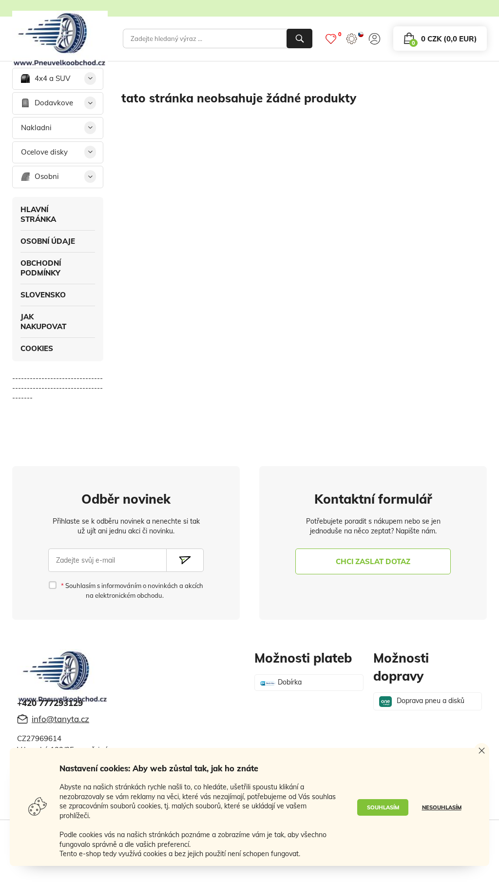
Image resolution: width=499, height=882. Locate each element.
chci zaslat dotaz (373, 561)
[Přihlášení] (374, 39)
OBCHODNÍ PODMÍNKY (40, 267)
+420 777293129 (50, 703)
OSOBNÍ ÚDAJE (47, 241)
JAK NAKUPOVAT (43, 321)
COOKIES (36, 348)
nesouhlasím (441, 807)
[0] (331, 39)
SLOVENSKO (43, 294)
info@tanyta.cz (60, 719)
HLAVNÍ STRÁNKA (38, 214)
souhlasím (383, 807)
